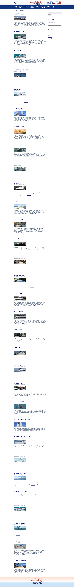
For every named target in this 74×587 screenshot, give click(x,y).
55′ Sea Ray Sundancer (20, 164)
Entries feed (50, 37)
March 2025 (49, 26)
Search (49, 15)
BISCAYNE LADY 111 (19, 219)
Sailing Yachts (20, 7)
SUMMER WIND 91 (19, 330)
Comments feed (50, 38)
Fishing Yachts (37, 7)
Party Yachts (32, 7)
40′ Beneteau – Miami (19, 108)
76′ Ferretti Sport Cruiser (20, 491)
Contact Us (54, 7)
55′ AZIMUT (17, 13)
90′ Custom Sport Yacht (20, 473)
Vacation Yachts (43, 7)
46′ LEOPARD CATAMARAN (21, 70)
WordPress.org (50, 40)
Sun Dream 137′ (18, 257)
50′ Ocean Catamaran (19, 401)
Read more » (28, 44)
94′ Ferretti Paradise (19, 126)
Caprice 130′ (17, 239)
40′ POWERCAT (18, 383)
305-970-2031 (37, 4)
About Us (48, 7)
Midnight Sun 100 (18, 311)
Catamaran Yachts (26, 7)
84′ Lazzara (17, 145)
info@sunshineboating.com (57, 577)
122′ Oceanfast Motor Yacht (21, 455)
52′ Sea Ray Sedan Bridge (21, 523)
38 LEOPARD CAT (19, 89)
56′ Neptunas (17, 183)
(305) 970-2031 (15, 579)
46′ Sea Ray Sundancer (20, 560)
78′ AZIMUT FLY (18, 51)
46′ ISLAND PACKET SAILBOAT (22, 419)
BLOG (49, 31)
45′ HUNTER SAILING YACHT (22, 437)
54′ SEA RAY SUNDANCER (21, 504)
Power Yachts (15, 7)
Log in (49, 35)
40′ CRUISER (17, 541)
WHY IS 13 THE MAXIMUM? (52, 19)
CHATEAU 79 (17, 365)
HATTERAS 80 (18, 348)
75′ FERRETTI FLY (19, 31)
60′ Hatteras (17, 201)
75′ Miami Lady (18, 293)
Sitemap (59, 580)
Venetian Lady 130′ (19, 275)
